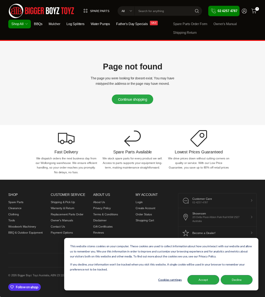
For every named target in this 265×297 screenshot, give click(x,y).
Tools (11, 220)
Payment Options (62, 232)
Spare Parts (15, 202)
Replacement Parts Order (67, 214)
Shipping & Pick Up (63, 202)
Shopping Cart (145, 220)
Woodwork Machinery (22, 226)
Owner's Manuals (62, 220)
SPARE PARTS (99, 11)
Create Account (145, 208)
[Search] (197, 11)
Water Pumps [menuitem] (100, 24)
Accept (203, 279)
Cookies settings (170, 279)
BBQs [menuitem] (38, 24)
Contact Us (58, 226)
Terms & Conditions (105, 214)
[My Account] (244, 11)
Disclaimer (99, 220)
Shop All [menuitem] (17, 24)
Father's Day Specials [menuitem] (132, 24)
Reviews (98, 232)
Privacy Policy (102, 208)
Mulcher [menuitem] (54, 24)
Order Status (144, 214)
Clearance (15, 208)
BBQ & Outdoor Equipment (25, 232)
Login (139, 202)
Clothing (13, 214)
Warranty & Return (62, 208)
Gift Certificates (103, 226)
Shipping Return (185, 32)
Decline (237, 279)
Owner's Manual (225, 24)
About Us (99, 202)
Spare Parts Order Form (190, 24)
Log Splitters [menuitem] (75, 24)
